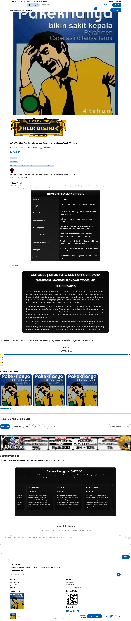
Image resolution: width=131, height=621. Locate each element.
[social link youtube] (71, 610)
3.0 (45, 426)
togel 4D (56, 329)
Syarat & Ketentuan (15, 585)
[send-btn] (119, 575)
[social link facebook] (74, 610)
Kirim (126, 557)
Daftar (106, 5)
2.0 (54, 426)
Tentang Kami (13, 587)
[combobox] (119, 426)
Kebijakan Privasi (14, 582)
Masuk (116, 5)
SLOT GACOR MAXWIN (73, 587)
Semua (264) (5, 426)
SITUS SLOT (70, 585)
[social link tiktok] (78, 610)
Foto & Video (17, 426)
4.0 (36, 426)
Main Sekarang (94, 616)
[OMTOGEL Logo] (17, 5)
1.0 (62, 426)
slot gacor (32, 312)
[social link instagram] (67, 610)
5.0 (27, 426)
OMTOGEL (29, 291)
